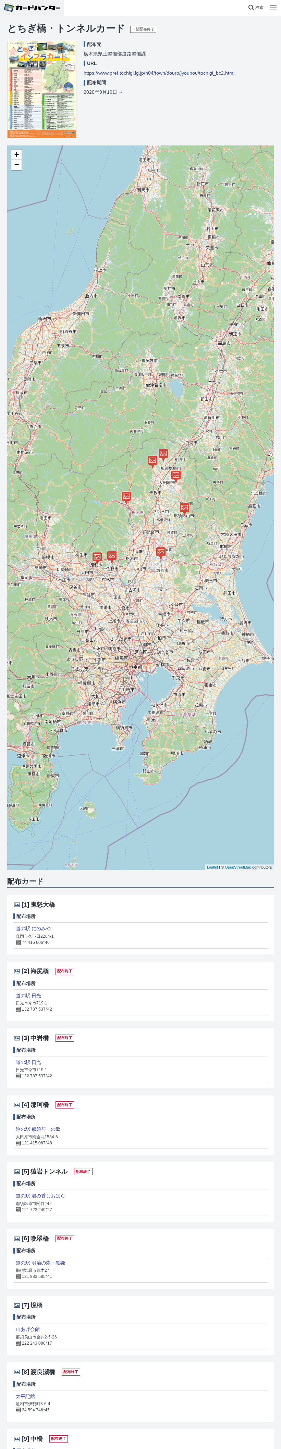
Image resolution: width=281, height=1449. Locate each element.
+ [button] (16, 154)
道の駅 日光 (28, 995)
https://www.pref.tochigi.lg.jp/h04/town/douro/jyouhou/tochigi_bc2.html (159, 73)
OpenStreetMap (238, 867)
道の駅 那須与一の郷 (38, 1129)
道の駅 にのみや (33, 928)
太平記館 (25, 1396)
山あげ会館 (28, 1329)
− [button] (16, 165)
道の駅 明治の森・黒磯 (40, 1263)
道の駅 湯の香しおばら (40, 1195)
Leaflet (212, 867)
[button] (256, 8)
